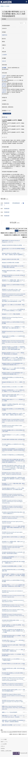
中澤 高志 (4, 89)
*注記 (6, 117)
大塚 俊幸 (4, 90)
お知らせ (3, 746)
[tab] (14, 223)
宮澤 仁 (3, 77)
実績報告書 (6, 203)
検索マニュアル (4, 741)
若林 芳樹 (4, 86)
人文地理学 (4, 54)
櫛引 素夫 (4, 84)
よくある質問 (4, 744)
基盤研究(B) (4, 35)
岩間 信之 (4, 92)
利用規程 (3, 748)
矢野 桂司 (4, 83)
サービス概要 (4, 739)
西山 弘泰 (4, 80)
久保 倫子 (4, 75)
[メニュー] (26, 2)
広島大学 (4, 61)
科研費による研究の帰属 (6, 750)
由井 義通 (4, 67)
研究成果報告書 (16, 203)
